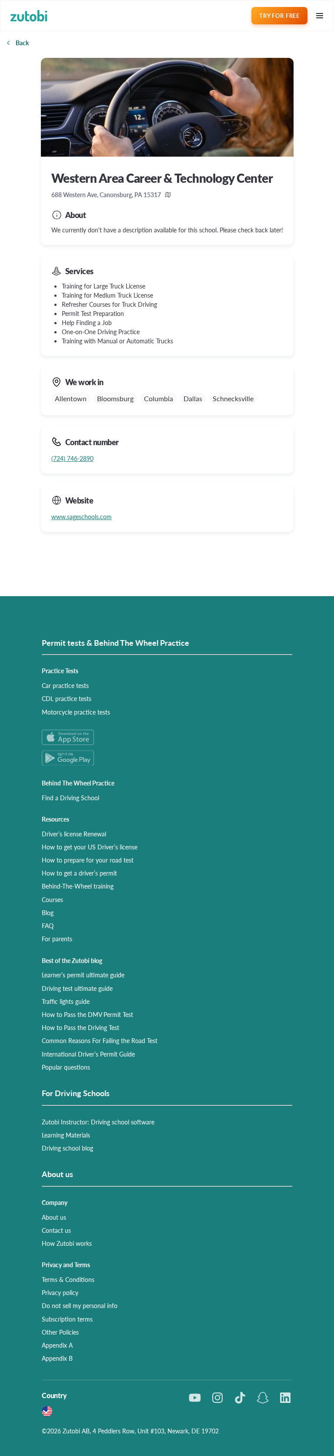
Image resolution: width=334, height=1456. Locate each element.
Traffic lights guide (66, 1001)
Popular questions (66, 1067)
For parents (57, 939)
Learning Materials (66, 1135)
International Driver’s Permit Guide (88, 1054)
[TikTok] (240, 1398)
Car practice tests (65, 685)
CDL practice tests (66, 698)
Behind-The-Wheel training (78, 886)
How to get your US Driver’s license (89, 847)
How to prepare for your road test (88, 860)
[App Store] (167, 737)
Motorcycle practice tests (76, 712)
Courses (52, 899)
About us (54, 1217)
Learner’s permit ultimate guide (83, 975)
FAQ (47, 925)
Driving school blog (67, 1148)
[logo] (28, 16)
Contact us (56, 1230)
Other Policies (60, 1332)
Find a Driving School (70, 798)
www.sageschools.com (81, 516)
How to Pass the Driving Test (80, 1027)
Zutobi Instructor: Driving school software (98, 1122)
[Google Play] (167, 757)
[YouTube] (195, 1398)
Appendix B (57, 1358)
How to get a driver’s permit (79, 873)
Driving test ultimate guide (77, 988)
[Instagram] (217, 1398)
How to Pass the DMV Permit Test (87, 1014)
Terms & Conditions (68, 1279)
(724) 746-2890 (72, 458)
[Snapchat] (263, 1398)
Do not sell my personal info (79, 1305)
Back (22, 42)
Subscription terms (67, 1319)
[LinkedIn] (285, 1398)
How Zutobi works (67, 1243)
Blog (47, 912)
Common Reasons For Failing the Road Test (99, 1040)
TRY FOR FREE (279, 15)
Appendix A (57, 1345)
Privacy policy (60, 1292)
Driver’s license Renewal (74, 834)
